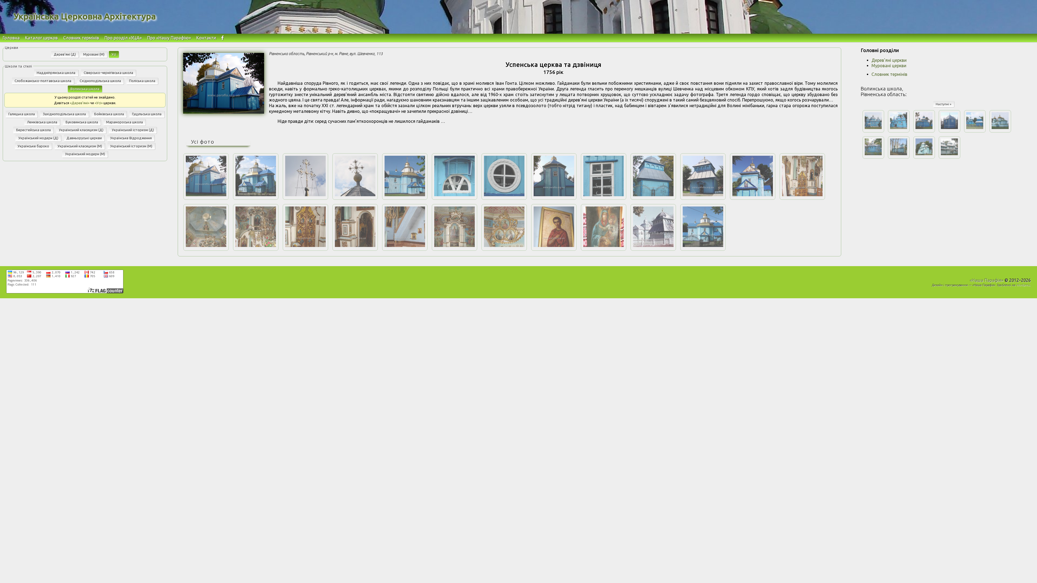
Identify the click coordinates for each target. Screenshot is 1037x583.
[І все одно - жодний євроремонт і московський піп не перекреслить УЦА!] (703, 245)
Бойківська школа (109, 114)
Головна (11, 37)
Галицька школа (21, 114)
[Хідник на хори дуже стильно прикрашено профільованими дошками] (405, 245)
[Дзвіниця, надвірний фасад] (703, 194)
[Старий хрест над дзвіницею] (355, 194)
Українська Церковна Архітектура (85, 16)
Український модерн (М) (85, 154)
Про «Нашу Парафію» (169, 37)
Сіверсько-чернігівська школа (108, 72)
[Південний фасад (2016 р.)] (405, 194)
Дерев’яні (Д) (65, 54)
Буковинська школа (82, 122)
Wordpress (1023, 285)
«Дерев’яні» (79, 103)
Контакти (206, 37)
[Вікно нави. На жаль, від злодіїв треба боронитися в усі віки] (603, 194)
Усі (114, 54)
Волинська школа (84, 89)
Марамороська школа (124, 122)
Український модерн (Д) (38, 138)
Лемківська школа (42, 122)
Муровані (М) (94, 54)
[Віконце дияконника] (454, 194)
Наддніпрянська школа (56, 72)
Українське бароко (33, 146)
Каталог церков (41, 37)
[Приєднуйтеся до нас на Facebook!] (222, 38)
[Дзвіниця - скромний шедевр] (653, 194)
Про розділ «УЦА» (123, 37)
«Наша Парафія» (987, 280)
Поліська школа (142, 81)
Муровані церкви (888, 65)
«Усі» (99, 103)
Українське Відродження (131, 138)
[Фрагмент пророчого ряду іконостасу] (504, 245)
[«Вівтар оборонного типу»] (554, 194)
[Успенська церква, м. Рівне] (223, 112)
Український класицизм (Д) (81, 130)
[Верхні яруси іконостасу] (255, 245)
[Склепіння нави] (206, 245)
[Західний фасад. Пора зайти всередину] (752, 194)
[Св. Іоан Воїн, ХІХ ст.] (554, 245)
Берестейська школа (33, 130)
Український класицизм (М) (80, 146)
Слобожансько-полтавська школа (43, 81)
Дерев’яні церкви (889, 60)
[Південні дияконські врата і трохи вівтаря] (355, 245)
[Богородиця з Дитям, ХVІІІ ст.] (603, 245)
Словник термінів (81, 37)
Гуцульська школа (146, 114)
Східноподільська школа (100, 81)
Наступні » (943, 104)
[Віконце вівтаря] (504, 194)
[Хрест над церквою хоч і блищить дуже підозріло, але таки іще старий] (305, 194)
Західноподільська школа (64, 114)
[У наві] (802, 194)
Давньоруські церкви (84, 138)
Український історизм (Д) (133, 130)
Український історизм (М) (131, 146)
